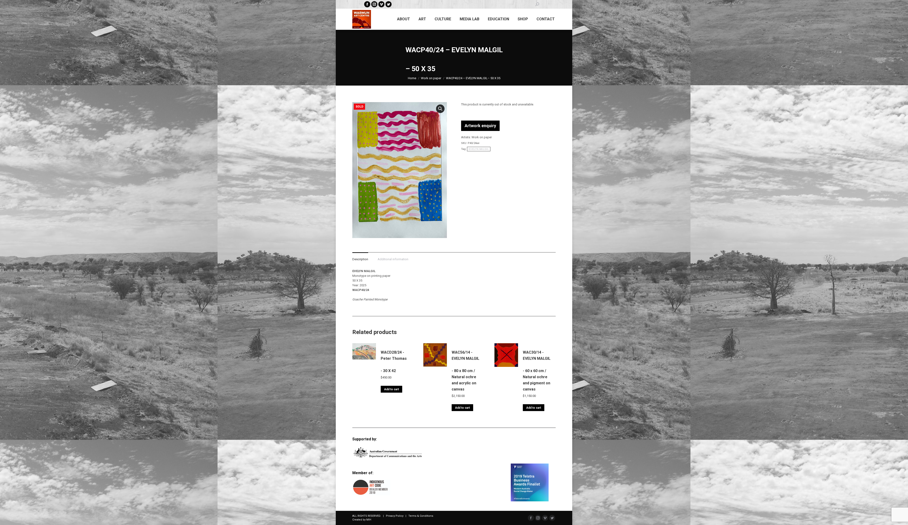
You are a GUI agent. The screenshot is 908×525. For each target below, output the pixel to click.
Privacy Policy (394, 515)
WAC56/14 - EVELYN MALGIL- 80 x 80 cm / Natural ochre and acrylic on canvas (465, 370)
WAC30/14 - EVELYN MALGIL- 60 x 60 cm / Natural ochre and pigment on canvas (536, 370)
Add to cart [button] (391, 389)
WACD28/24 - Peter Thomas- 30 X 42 (394, 361)
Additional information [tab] (393, 259)
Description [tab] (360, 259)
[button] (440, 108)
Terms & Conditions (420, 515)
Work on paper (481, 137)
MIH (368, 519)
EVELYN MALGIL (479, 149)
